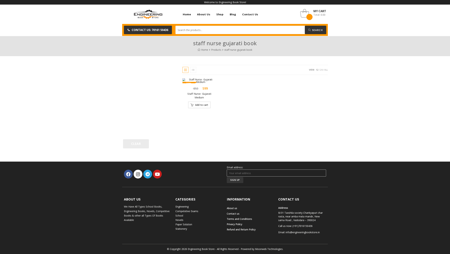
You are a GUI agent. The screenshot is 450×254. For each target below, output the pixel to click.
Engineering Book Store (201, 249)
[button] (148, 30)
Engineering (182, 206)
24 (321, 69)
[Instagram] (138, 174)
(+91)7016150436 (302, 226)
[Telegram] (147, 174)
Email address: (235, 167)
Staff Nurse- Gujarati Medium (199, 95)
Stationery (181, 228)
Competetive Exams (186, 211)
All (326, 69)
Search (317, 30)
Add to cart (201, 104)
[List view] (193, 70)
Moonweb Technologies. (269, 249)
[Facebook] (128, 174)
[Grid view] (185, 70)
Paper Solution (183, 224)
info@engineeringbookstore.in (303, 232)
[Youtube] (157, 174)
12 (317, 69)
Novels (179, 220)
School (179, 215)
